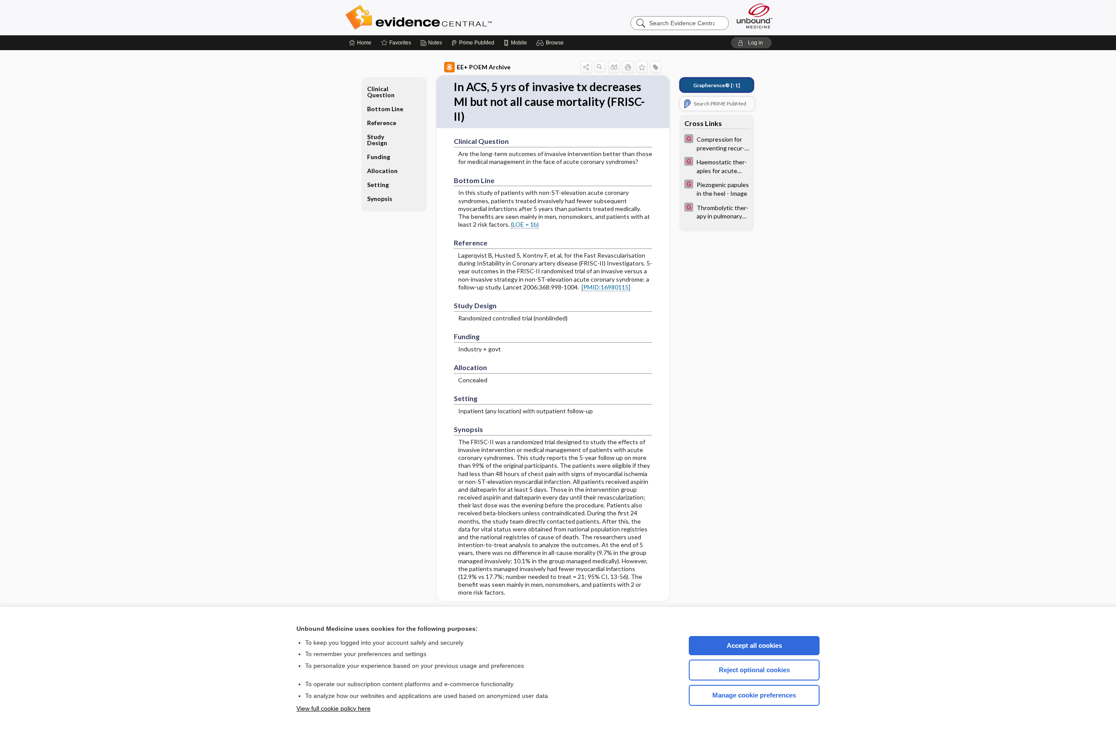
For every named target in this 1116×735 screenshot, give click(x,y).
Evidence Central (453, 17)
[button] (551, 42)
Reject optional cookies (754, 670)
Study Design (377, 139)
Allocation (382, 170)
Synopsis (379, 198)
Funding (378, 156)
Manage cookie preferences (754, 695)
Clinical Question (381, 92)
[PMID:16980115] (606, 287)
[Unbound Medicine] (754, 16)
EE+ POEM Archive (483, 67)
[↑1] (716, 85)
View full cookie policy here (333, 708)
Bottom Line (385, 108)
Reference (381, 122)
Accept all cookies (754, 645)
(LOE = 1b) (525, 224)
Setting (378, 184)
